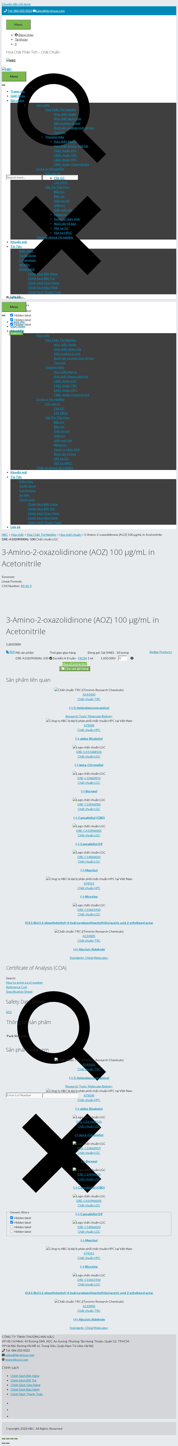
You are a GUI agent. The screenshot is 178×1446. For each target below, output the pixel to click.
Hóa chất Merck (65, 141)
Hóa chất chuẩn (65, 114)
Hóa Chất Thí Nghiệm (60, 109)
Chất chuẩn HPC (65, 160)
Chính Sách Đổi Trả (41, 278)
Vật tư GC (61, 228)
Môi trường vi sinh (67, 123)
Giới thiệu (17, 96)
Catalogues (27, 260)
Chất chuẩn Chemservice (71, 164)
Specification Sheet (19, 991)
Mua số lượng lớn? (74, 664)
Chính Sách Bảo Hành (43, 287)
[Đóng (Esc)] (3, 1438)
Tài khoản (21, 39)
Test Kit (60, 132)
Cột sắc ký (52, 173)
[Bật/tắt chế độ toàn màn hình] (11, 1438)
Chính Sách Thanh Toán (44, 292)
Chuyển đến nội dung (16, 4)
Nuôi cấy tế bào (65, 223)
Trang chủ (17, 91)
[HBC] (7, 69)
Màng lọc (60, 214)
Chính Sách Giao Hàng (43, 283)
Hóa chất (43, 105)
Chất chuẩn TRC (65, 155)
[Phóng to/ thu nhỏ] (16, 1438)
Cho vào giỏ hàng (76, 668)
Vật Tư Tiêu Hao (57, 187)
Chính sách (27, 269)
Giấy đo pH (62, 201)
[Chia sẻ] (7, 1438)
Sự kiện (24, 264)
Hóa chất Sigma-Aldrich (71, 146)
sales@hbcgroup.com (50, 11)
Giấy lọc (59, 205)
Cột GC (59, 178)
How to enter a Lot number (24, 982)
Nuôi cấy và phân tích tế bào (74, 128)
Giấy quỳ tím (63, 210)
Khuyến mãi (18, 242)
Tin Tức (16, 246)
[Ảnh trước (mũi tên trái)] (3, 1443)
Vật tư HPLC (63, 233)
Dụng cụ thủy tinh (67, 219)
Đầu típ (59, 196)
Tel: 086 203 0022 (20, 11)
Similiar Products (160, 652)
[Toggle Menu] (3, 85)
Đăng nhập (25, 35)
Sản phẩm (17, 100)
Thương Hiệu (54, 137)
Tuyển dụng (27, 255)
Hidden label (22, 315)
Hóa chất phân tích (67, 119)
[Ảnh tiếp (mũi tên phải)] (7, 1443)
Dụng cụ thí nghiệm (50, 169)
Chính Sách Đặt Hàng (43, 274)
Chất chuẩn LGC (65, 150)
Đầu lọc (59, 192)
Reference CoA (16, 987)
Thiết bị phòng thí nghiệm (54, 237)
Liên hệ (15, 296)
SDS (12, 652)
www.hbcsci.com (16, 1359)
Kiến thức (26, 251)
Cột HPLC (61, 182)
